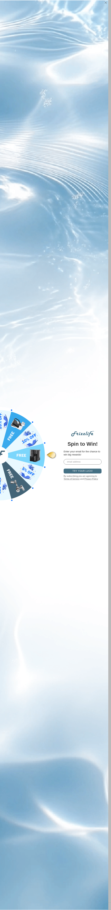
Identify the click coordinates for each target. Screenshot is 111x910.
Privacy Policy (91, 479)
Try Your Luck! (82, 471)
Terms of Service (72, 479)
